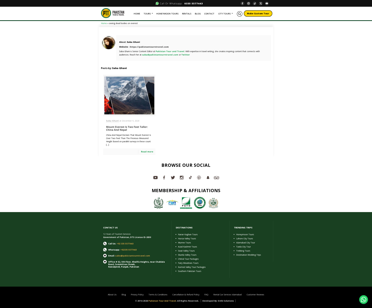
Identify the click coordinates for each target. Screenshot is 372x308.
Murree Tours (184, 242)
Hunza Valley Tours (187, 238)
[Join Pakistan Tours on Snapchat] (207, 177)
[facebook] (243, 3)
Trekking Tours (243, 250)
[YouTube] (268, 3)
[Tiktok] (256, 3)
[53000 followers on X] (173, 177)
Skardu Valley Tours (187, 254)
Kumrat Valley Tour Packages (192, 267)
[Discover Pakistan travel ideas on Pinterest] (199, 177)
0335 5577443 (193, 3)
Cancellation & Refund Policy (185, 294)
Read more (147, 151)
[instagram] (250, 3)
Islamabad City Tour (245, 242)
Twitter (185, 54)
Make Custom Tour (258, 13)
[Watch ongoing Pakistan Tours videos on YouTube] (155, 177)
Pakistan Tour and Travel (170, 51)
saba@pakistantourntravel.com (160, 54)
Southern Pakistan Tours (189, 271)
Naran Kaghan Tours (188, 234)
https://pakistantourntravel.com (149, 47)
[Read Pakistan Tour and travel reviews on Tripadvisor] (216, 177)
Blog (123, 294)
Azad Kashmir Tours (187, 246)
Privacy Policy (137, 294)
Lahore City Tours (244, 238)
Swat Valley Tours (186, 250)
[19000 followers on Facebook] (164, 177)
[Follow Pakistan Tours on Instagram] (181, 177)
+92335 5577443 (128, 249)
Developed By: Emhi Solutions (218, 300)
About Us (112, 294)
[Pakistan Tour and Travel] (112, 12)
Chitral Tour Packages (188, 258)
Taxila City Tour (243, 246)
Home (104, 23)
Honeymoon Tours (245, 234)
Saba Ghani (133, 42)
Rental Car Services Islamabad (227, 294)
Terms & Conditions (158, 294)
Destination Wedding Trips (248, 254)
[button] (363, 299)
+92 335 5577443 (125, 243)
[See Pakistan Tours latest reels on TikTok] (190, 177)
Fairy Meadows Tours (188, 263)
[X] (262, 3)
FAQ (206, 294)
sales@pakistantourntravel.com (132, 255)
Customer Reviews (255, 294)
